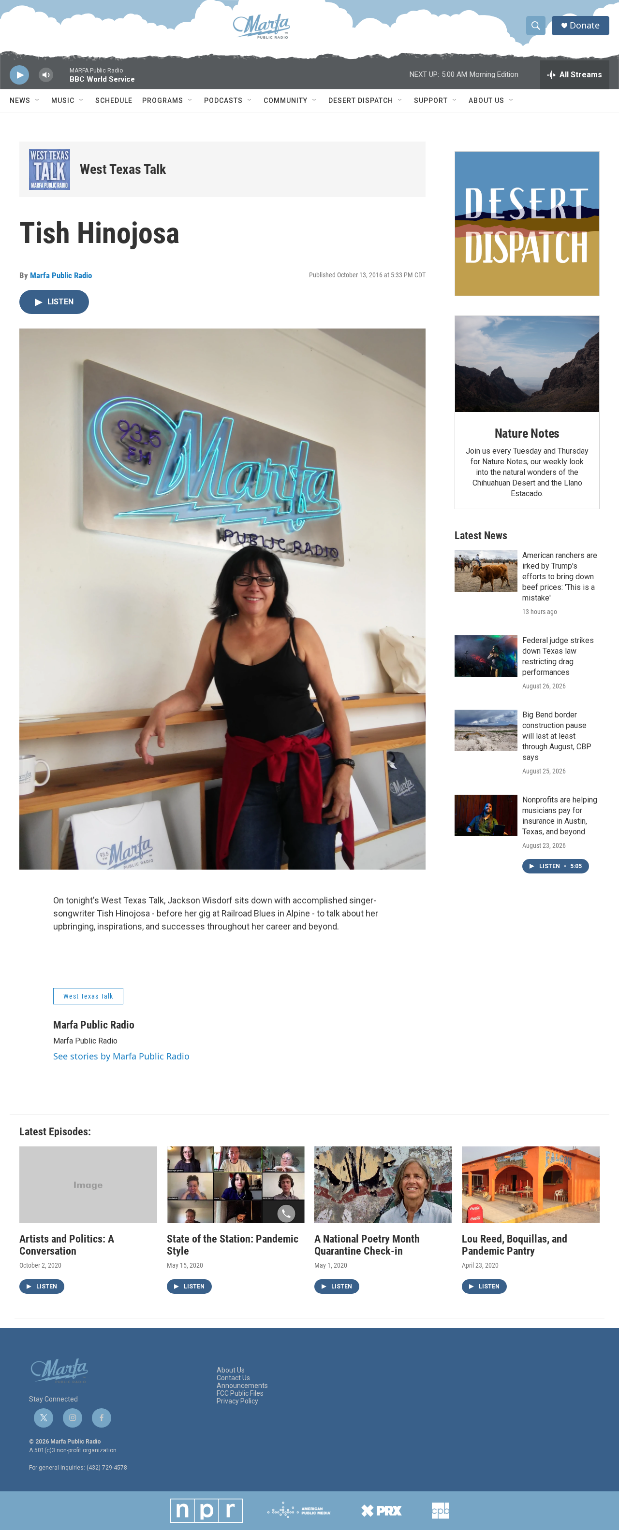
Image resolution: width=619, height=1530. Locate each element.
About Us (486, 100)
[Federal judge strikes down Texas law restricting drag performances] (486, 656)
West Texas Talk (123, 169)
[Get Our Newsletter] (527, 224)
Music (62, 100)
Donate (585, 25)
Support (431, 100)
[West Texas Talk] (49, 169)
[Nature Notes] (527, 364)
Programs (162, 100)
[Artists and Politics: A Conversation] (88, 1184)
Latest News (481, 535)
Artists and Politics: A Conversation (66, 1245)
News (20, 100)
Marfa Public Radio (61, 275)
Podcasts (223, 100)
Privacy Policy (237, 1401)
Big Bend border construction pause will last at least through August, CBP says (556, 736)
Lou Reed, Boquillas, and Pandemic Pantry (514, 1245)
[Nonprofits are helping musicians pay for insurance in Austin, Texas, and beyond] (486, 815)
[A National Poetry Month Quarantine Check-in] (383, 1184)
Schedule (114, 100)
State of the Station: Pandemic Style (232, 1245)
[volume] (46, 75)
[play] (19, 75)
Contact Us (233, 1378)
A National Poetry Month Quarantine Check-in (367, 1245)
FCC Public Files (240, 1393)
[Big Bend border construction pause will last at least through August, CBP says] (486, 730)
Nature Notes (527, 433)
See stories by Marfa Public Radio (121, 1056)
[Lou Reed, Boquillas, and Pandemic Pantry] (531, 1184)
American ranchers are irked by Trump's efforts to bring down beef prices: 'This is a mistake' (559, 576)
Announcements (242, 1385)
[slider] (61, 79)
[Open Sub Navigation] (38, 100)
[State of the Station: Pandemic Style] (236, 1184)
